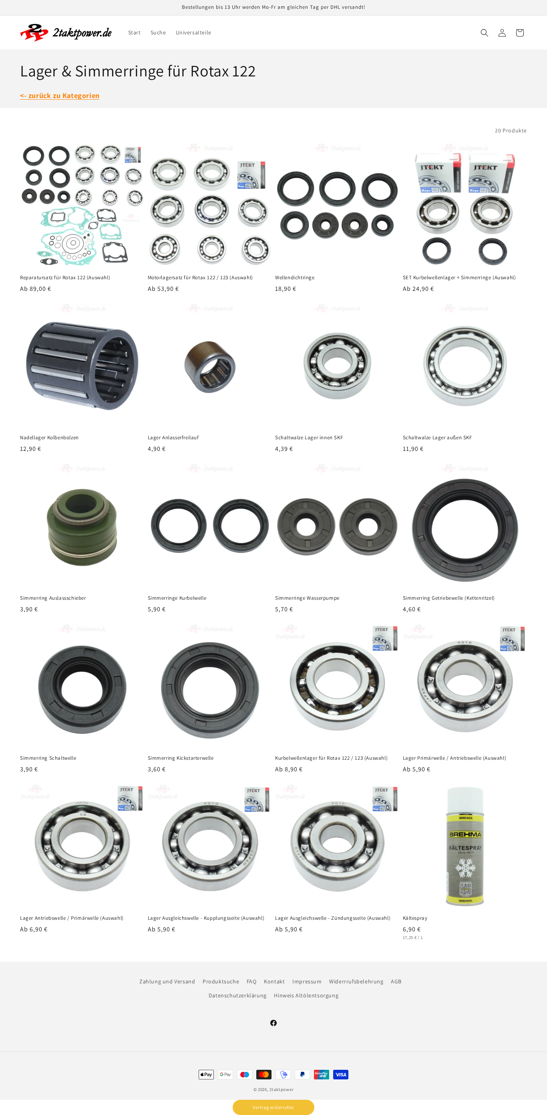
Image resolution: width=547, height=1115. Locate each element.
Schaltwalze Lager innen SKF (309, 437)
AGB (396, 981)
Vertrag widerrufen (273, 1107)
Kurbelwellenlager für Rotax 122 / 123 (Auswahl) (331, 758)
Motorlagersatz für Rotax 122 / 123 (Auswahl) (200, 277)
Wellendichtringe (295, 277)
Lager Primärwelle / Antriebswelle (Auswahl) (455, 758)
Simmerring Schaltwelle (48, 758)
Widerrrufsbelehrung (356, 981)
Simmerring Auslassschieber (53, 598)
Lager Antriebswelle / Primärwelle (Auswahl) (72, 918)
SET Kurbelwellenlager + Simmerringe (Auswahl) (459, 277)
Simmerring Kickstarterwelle (181, 758)
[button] (484, 33)
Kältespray (415, 918)
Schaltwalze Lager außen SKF (437, 437)
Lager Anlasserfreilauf (173, 437)
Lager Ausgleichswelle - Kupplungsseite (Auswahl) (206, 918)
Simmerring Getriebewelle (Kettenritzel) (449, 598)
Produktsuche (221, 981)
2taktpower (281, 1089)
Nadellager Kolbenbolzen (49, 437)
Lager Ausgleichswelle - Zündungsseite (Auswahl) (332, 918)
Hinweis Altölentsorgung (306, 995)
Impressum (307, 981)
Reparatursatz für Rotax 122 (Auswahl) (65, 277)
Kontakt (274, 981)
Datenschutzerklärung (238, 995)
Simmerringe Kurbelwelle (177, 598)
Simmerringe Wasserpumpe (307, 598)
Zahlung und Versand (167, 981)
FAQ (252, 981)
